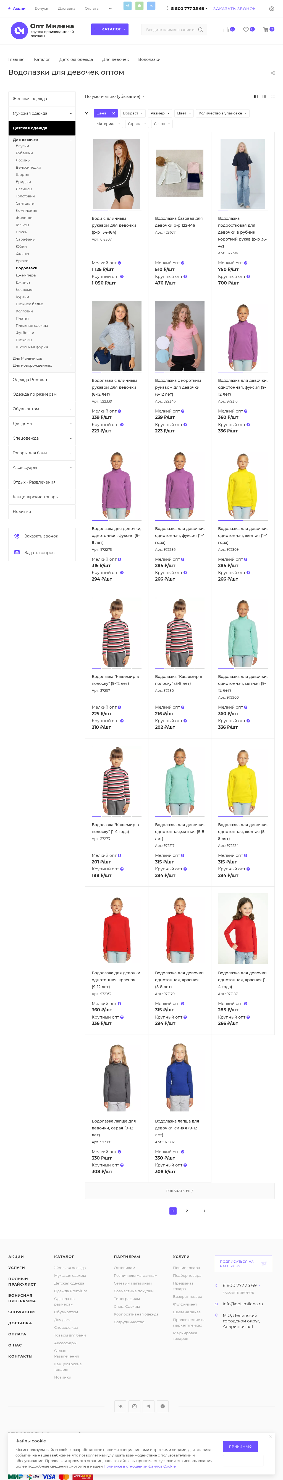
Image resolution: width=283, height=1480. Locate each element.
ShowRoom (21, 1312)
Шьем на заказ (187, 1312)
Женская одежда (70, 1267)
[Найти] (200, 29)
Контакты (20, 1356)
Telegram (127, 5)
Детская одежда (69, 1283)
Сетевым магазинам (133, 1283)
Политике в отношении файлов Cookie (140, 1466)
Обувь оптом (66, 1312)
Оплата (17, 1334)
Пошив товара (186, 1267)
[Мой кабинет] (271, 8)
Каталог (64, 1256)
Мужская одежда (70, 1275)
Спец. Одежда (127, 1306)
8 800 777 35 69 (188, 8)
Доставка (20, 1323)
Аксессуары (65, 1343)
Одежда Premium (70, 1291)
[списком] (264, 96)
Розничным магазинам (135, 1275)
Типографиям (127, 1298)
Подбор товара (187, 1275)
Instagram (134, 1406)
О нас (15, 1345)
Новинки (62, 1377)
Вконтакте (151, 5)
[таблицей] (273, 96)
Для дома (63, 1319)
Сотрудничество (129, 1322)
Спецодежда (66, 1327)
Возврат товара (187, 1296)
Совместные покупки (134, 1291)
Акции (16, 1256)
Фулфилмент (185, 1304)
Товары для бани (70, 1335)
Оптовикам (124, 1267)
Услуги (16, 1267)
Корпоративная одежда (136, 1314)
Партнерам (127, 1256)
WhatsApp (139, 5)
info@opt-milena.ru (243, 1303)
